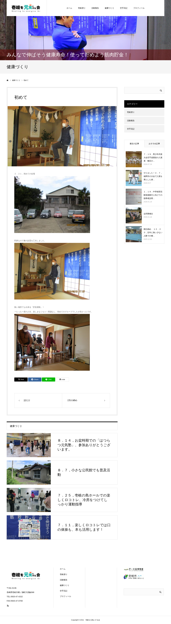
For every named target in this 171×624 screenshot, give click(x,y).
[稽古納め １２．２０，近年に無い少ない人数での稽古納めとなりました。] (134, 234)
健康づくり (109, 8)
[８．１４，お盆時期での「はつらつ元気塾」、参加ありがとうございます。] (29, 445)
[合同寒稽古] (134, 215)
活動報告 (95, 8)
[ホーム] (8, 80)
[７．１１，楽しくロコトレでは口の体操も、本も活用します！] (29, 527)
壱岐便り (82, 8)
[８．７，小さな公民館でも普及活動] (29, 472)
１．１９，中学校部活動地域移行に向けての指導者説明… (153, 195)
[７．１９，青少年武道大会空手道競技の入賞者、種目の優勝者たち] (134, 159)
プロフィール (139, 8)
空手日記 (123, 8)
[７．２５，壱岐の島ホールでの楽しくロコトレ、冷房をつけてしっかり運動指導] (29, 500)
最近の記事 (134, 144)
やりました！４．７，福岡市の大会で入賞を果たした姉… (153, 176)
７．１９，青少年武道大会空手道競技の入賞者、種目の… (153, 157)
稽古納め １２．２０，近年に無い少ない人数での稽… (153, 232)
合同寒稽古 (149, 214)
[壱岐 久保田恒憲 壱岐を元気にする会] (27, 8)
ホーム (69, 8)
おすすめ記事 (154, 144)
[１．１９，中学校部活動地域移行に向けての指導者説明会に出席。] (134, 197)
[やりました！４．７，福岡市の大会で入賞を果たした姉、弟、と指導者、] (134, 178)
